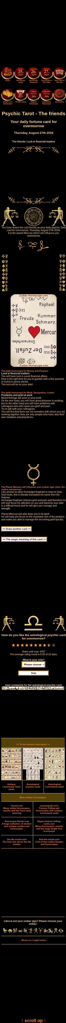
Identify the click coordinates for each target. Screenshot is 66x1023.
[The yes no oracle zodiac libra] (20, 100)
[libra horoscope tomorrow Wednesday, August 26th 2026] (33, 74)
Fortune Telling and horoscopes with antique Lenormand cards (49, 809)
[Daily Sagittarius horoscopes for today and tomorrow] (45, 932)
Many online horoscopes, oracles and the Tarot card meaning (17, 809)
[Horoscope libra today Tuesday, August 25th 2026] (7, 78)
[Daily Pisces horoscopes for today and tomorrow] (60, 932)
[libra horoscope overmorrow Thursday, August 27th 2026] (46, 74)
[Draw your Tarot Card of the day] (59, 78)
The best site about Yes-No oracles (17, 841)
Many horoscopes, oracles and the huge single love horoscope (49, 826)
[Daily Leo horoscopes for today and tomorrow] (25, 932)
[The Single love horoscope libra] (7, 100)
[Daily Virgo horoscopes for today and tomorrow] (30, 932)
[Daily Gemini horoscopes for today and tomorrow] (15, 932)
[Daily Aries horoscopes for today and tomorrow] (5, 932)
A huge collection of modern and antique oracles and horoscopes (17, 825)
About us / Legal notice (33, 940)
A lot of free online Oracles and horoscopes (49, 841)
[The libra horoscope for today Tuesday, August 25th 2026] (20, 74)
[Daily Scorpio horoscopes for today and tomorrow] (40, 932)
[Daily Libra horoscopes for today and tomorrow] (35, 932)
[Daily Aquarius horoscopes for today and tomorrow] (55, 932)
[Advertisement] (33, 34)
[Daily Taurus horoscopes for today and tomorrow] (10, 932)
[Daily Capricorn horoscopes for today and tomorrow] (50, 932)
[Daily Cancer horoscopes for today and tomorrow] (20, 932)
